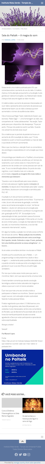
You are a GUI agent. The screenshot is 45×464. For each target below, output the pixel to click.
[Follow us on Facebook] (16, 454)
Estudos (16, 29)
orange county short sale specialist (27, 462)
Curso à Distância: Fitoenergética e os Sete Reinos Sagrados (10, 413)
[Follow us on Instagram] (28, 454)
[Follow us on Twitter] (20, 454)
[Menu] (42, 3)
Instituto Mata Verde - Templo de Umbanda (18, 3)
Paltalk (24, 29)
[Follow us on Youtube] (24, 454)
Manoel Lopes (10, 40)
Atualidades (7, 29)
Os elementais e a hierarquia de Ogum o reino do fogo (30, 418)
